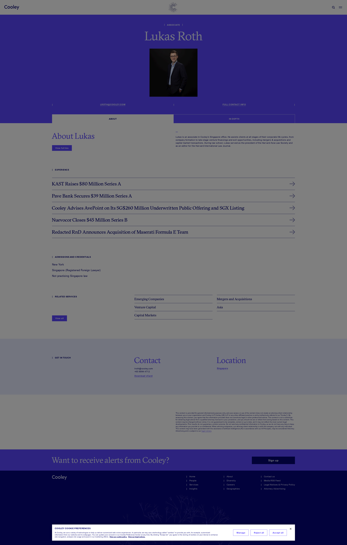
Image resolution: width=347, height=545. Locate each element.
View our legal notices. (136, 537)
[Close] (291, 529)
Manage (241, 532)
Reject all (259, 532)
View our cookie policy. (118, 537)
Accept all (278, 532)
